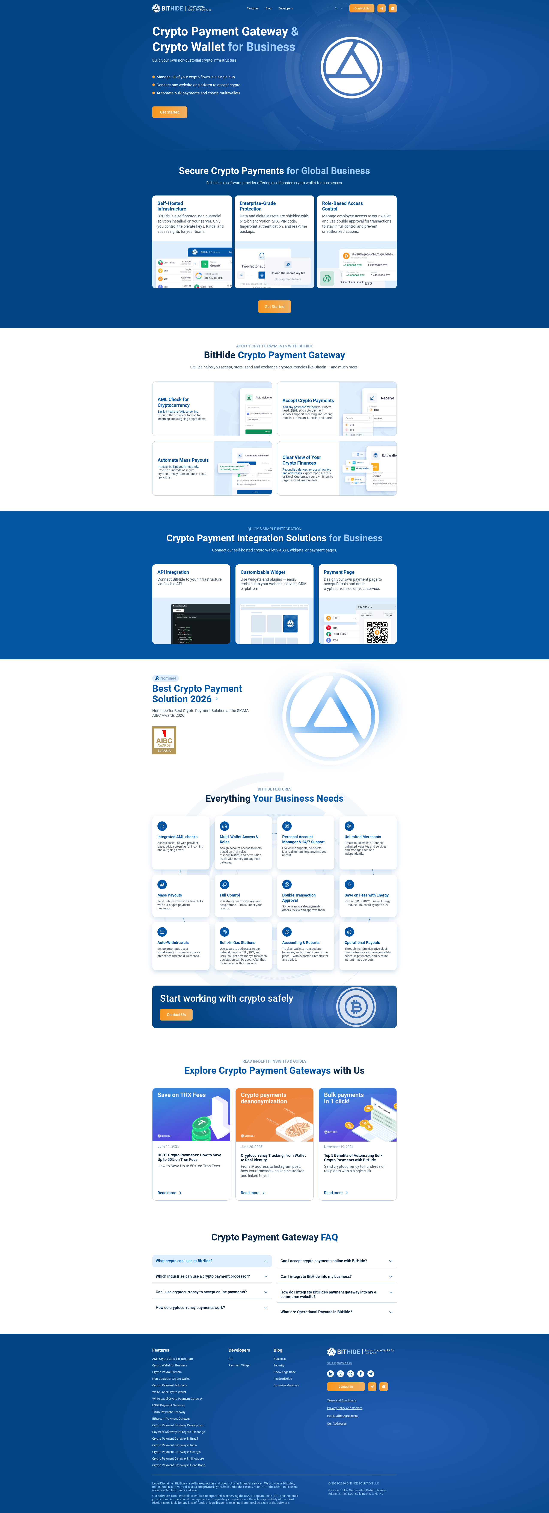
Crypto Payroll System (167, 1372)
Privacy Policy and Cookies (344, 1408)
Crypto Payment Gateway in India (174, 1445)
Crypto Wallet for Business (169, 1365)
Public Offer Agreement (342, 1416)
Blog (268, 8)
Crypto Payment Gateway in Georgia (176, 1452)
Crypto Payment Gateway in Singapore (178, 1458)
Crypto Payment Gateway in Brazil (175, 1438)
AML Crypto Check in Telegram (172, 1358)
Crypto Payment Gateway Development (178, 1425)
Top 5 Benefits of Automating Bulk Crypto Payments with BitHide (353, 1157)
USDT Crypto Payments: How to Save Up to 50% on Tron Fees (189, 1157)
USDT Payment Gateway (168, 1405)
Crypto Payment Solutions (169, 1385)
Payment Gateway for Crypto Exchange (178, 1432)
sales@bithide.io (339, 1363)
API (231, 1358)
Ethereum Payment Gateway (171, 1418)
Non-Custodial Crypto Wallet (171, 1378)
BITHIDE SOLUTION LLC (363, 1483)
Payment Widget (239, 1365)
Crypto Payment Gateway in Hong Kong (178, 1465)
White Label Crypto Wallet (169, 1392)
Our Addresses (337, 1423)
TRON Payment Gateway (169, 1412)
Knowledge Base (285, 1372)
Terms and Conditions (341, 1400)
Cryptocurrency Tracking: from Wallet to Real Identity (273, 1157)
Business (280, 1358)
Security (279, 1365)
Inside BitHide (283, 1378)
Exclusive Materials (286, 1385)
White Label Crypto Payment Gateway (177, 1398)
